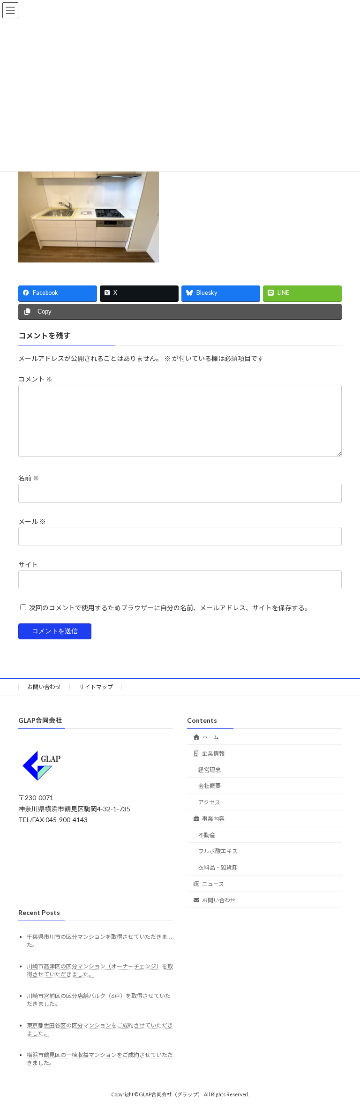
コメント (35, 379)
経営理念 (209, 769)
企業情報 (213, 753)
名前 (28, 478)
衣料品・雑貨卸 (218, 867)
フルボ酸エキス (218, 851)
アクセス (209, 802)
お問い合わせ (44, 686)
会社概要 (209, 786)
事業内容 (213, 818)
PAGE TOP (343, 1066)
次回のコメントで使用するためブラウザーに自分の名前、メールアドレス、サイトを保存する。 (170, 608)
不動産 (206, 835)
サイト (28, 565)
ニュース (213, 884)
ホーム (210, 737)
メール (32, 521)
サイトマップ (96, 686)
